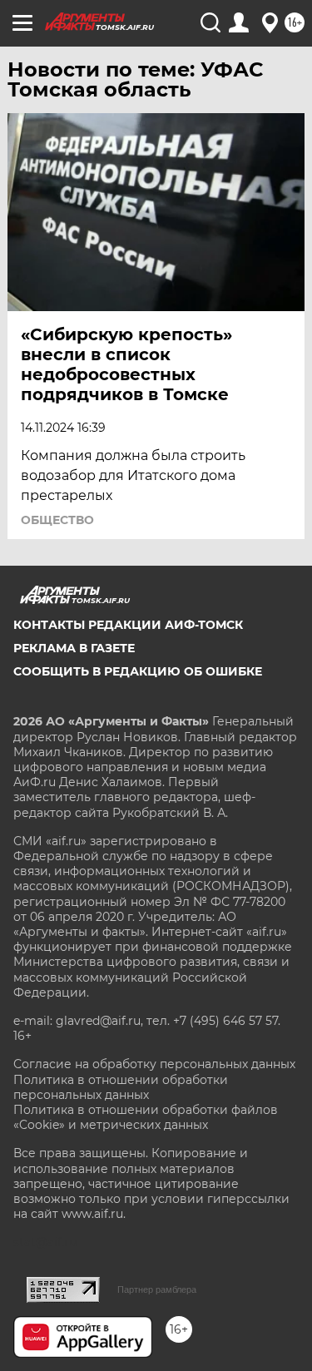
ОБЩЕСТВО (57, 520)
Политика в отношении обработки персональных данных (120, 1087)
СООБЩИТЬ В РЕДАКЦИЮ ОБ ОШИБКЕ (137, 671)
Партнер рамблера (156, 1289)
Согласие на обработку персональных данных (154, 1064)
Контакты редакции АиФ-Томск (128, 624)
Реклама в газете (74, 648)
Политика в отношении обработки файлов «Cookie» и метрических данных (145, 1117)
